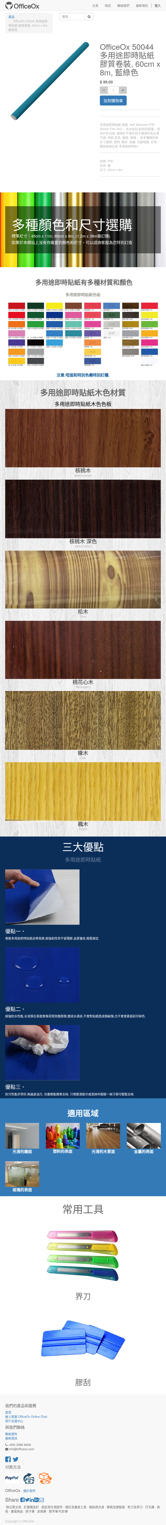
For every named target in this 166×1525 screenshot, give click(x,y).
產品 (11, 16)
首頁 (8, 1412)
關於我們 (29, 1491)
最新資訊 (11, 1438)
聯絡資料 (11, 1434)
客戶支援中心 (14, 1421)
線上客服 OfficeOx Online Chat (26, 1416)
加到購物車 (113, 100)
